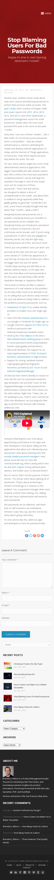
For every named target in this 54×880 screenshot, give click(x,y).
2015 (29, 112)
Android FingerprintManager (20, 371)
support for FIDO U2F (35, 325)
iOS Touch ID (36, 367)
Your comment (10, 559)
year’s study (10, 108)
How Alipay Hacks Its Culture (26, 707)
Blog (18, 865)
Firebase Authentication (33, 318)
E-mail (5, 605)
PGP (14, 791)
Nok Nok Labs (43, 788)
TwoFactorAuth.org (13, 463)
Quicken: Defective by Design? (27, 810)
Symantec (7, 791)
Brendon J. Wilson (11, 826)
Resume (42, 865)
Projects (30, 865)
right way (38, 239)
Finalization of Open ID (18, 307)
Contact (27, 868)
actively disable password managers (21, 456)
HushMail (25, 791)
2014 (35, 112)
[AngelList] (43, 872)
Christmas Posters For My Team (28, 664)
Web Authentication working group (24, 339)
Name (5, 592)
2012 (6, 115)
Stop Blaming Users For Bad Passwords (32, 696)
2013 (41, 112)
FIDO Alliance (26, 335)
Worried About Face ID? (24, 674)
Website (5, 618)
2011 (16, 115)
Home (9, 865)
